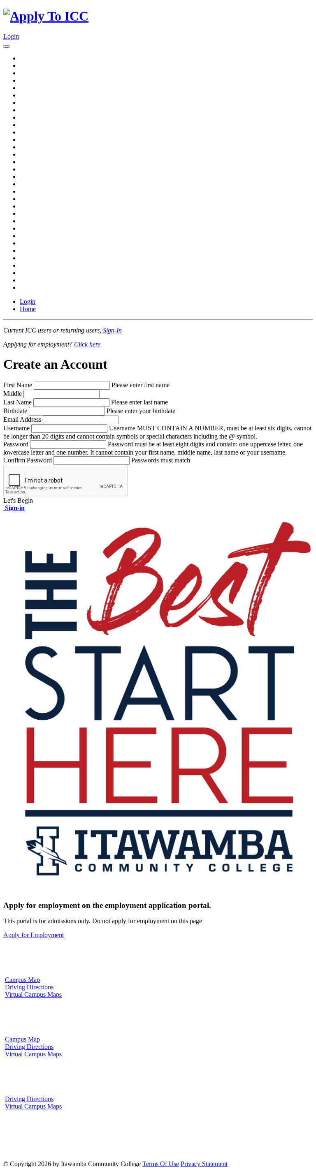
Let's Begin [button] (18, 500)
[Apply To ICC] (45, 16)
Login (11, 36)
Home (28, 308)
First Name (17, 384)
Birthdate (15, 410)
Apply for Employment (33, 934)
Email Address (22, 419)
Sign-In (112, 330)
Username (16, 428)
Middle (12, 393)
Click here (87, 344)
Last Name (17, 402)
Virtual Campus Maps (33, 994)
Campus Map (22, 979)
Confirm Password (27, 460)
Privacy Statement (204, 1163)
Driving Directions (29, 987)
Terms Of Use (160, 1163)
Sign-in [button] (14, 507)
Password (15, 444)
